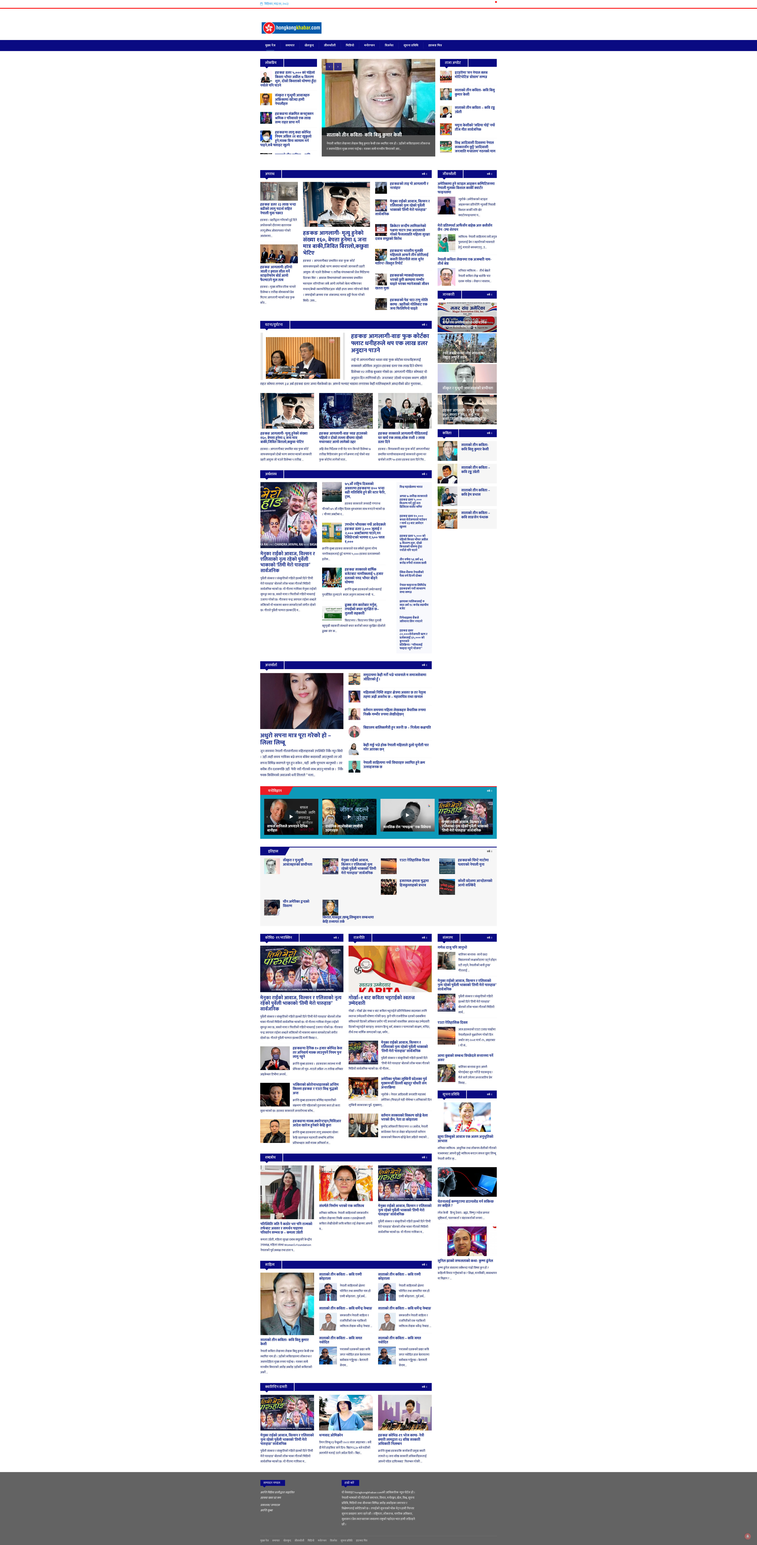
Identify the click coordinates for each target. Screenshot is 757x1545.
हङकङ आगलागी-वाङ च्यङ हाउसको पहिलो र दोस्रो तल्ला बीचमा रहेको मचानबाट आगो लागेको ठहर (343, 438)
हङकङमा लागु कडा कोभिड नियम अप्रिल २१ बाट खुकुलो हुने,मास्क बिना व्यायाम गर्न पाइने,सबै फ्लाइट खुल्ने (285, 138)
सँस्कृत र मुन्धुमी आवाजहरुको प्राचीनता (297, 862)
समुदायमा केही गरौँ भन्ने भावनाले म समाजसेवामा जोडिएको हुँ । (394, 677)
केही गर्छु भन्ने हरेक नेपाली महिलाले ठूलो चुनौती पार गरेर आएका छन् (396, 747)
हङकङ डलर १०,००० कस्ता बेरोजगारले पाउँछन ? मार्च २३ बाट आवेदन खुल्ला (413, 521)
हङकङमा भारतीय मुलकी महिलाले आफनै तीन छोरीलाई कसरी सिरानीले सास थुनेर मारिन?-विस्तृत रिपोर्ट (401, 257)
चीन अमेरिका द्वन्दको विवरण (296, 904)
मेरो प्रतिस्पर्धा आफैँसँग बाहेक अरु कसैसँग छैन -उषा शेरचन (465, 228)
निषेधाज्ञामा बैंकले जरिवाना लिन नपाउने (411, 619)
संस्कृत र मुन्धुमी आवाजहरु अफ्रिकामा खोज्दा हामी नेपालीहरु (292, 99)
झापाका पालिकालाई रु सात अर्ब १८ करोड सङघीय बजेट (414, 605)
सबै (424, 174)
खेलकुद (309, 45)
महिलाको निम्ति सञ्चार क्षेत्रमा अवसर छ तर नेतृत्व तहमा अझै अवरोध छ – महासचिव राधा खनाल (394, 695)
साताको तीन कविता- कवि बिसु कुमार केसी (475, 92)
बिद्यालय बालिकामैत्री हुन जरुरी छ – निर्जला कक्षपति (397, 728)
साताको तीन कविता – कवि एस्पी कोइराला (340, 1277)
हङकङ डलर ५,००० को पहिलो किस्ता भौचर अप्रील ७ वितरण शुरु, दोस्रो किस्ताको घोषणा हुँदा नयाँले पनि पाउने (288, 79)
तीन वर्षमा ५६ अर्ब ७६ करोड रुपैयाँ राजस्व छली (413, 561)
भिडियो (350, 45)
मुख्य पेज (270, 45)
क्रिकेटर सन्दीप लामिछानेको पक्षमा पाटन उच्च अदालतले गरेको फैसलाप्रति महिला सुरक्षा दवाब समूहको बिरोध (402, 232)
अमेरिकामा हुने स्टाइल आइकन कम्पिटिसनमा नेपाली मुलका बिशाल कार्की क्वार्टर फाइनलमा (466, 188)
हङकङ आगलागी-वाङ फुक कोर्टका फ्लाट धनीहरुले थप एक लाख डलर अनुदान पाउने (390, 343)
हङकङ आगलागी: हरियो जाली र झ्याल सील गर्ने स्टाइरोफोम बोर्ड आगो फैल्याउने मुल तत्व (276, 273)
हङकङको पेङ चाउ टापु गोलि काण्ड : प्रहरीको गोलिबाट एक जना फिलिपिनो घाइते (409, 304)
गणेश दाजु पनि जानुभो (452, 948)
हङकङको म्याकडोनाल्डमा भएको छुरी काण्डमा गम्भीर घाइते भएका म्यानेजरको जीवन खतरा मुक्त (402, 282)
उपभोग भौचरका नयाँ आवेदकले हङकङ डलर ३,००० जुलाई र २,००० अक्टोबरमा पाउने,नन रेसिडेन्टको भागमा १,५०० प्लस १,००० (365, 533)
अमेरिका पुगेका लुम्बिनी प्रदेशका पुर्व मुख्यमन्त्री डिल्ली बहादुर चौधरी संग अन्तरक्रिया (404, 1083)
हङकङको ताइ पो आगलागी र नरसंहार (409, 186)
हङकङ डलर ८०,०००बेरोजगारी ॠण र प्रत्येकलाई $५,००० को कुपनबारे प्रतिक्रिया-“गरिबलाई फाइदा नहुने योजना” (413, 639)
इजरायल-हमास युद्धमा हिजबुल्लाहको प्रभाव (414, 883)
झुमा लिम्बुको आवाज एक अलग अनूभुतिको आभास (465, 1139)
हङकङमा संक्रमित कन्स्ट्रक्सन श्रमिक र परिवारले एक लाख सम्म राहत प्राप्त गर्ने (294, 118)
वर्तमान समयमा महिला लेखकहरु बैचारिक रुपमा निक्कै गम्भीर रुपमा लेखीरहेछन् (394, 712)
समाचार (290, 45)
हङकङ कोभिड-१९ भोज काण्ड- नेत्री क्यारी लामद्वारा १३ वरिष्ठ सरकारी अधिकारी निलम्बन (401, 1439)
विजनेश (389, 45)
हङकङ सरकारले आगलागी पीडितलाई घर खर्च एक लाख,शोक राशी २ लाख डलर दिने (403, 438)
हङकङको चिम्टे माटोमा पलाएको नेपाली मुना (473, 862)
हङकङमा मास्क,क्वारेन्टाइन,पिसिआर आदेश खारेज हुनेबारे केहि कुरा (317, 1123)
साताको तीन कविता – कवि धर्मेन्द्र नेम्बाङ (345, 1308)
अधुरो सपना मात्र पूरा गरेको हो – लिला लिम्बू (295, 739)
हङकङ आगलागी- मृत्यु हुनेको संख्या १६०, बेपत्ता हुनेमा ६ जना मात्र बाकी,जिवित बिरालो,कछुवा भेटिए (336, 243)
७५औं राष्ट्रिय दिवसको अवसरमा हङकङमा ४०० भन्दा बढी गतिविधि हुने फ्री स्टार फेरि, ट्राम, (365, 490)
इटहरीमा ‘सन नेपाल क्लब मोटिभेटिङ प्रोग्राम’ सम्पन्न (471, 75)
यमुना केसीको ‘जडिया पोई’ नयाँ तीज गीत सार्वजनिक (475, 127)
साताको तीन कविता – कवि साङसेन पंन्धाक (475, 515)
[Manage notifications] (748, 1536)
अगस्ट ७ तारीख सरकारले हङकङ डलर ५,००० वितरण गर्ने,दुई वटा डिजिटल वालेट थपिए (413, 501)
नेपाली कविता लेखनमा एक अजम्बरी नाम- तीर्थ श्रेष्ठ (464, 262)
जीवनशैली (330, 45)
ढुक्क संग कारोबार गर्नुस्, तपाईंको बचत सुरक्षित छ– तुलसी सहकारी (362, 609)
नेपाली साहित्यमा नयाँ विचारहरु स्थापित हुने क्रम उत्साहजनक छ (394, 765)
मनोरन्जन (369, 45)
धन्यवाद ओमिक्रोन (331, 1435)
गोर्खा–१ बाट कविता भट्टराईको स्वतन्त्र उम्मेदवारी (382, 1001)
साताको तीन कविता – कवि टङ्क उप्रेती (475, 110)
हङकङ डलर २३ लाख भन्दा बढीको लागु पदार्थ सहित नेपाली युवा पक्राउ (278, 209)
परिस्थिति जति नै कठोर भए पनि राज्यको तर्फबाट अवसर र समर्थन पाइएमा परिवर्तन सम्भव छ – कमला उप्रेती (286, 1228)
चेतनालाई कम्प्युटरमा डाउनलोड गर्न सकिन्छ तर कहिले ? (466, 1204)
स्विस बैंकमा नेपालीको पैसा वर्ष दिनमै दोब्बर (412, 574)
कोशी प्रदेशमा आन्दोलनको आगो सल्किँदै (475, 883)
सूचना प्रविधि (411, 45)
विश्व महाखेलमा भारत (411, 486)
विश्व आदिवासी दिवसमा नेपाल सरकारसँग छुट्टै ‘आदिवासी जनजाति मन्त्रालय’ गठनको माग (377, 138)
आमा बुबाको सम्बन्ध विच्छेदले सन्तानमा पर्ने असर (465, 1058)
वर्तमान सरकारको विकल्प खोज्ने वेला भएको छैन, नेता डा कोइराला (404, 1118)
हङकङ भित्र (435, 45)
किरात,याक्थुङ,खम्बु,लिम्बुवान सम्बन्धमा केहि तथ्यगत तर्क (348, 920)
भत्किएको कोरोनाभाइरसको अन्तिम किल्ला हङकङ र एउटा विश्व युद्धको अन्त (316, 1089)
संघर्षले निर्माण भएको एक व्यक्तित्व (341, 1206)
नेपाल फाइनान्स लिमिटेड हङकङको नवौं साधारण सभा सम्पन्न (413, 589)
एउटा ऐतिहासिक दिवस (415, 860)
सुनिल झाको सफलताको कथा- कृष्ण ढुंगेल (465, 1261)
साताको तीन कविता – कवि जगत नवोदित (340, 1340)
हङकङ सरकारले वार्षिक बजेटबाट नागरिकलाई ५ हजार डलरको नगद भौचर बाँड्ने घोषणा (364, 576)
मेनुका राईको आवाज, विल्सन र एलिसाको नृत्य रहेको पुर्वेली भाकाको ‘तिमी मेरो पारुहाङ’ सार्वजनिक (402, 207)
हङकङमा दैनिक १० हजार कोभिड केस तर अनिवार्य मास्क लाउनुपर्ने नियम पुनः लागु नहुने (317, 1052)
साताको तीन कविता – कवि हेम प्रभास (475, 492)
